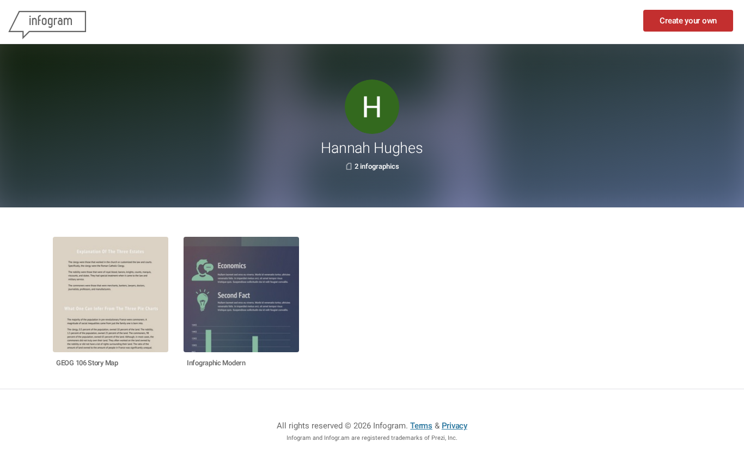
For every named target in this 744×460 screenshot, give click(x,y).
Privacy (454, 426)
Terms (421, 426)
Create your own (688, 21)
